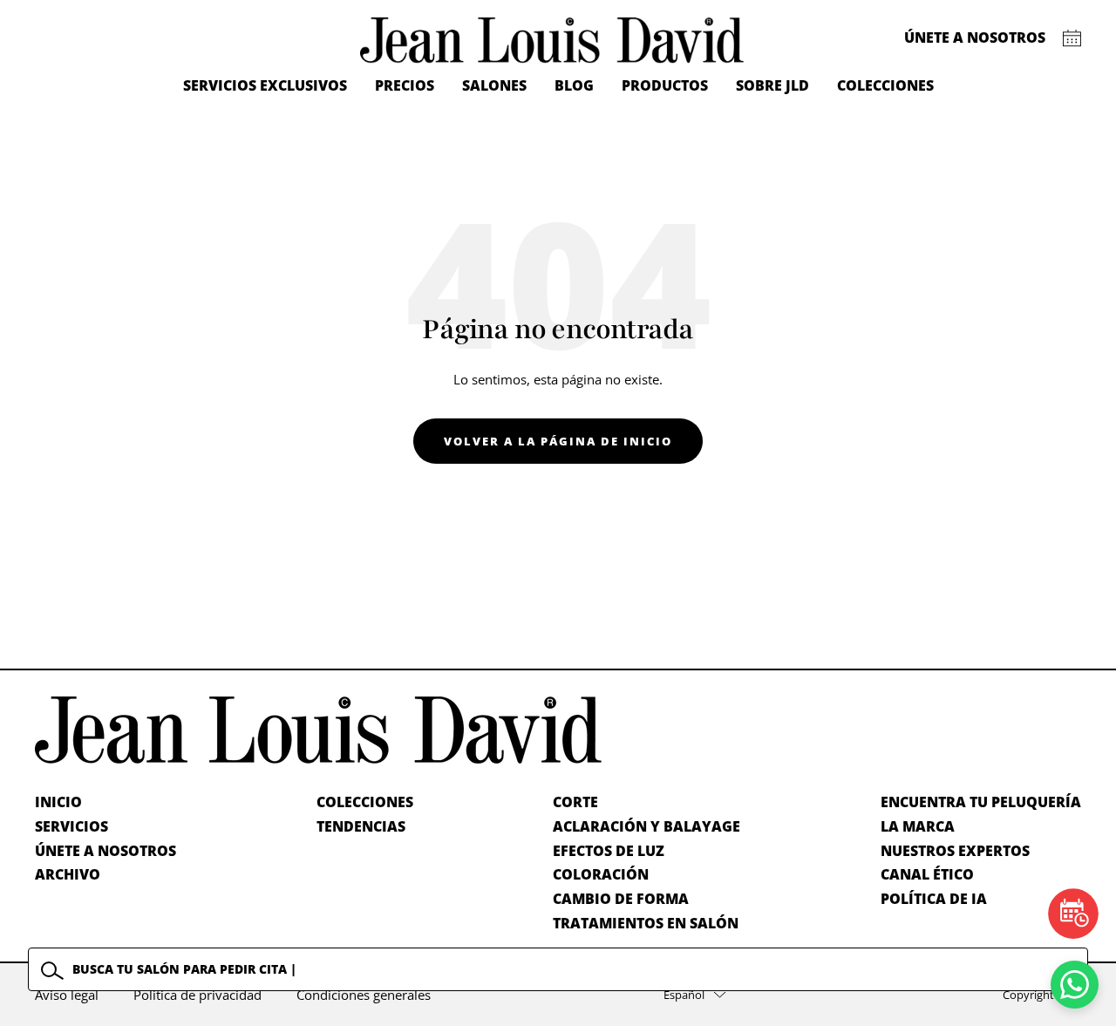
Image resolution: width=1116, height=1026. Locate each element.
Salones (494, 85)
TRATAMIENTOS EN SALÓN (645, 923)
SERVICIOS (71, 826)
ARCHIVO (67, 874)
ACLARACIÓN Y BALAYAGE (646, 826)
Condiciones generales (363, 994)
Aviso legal (67, 994)
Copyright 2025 (1042, 994)
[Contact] (1072, 38)
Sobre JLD (772, 85)
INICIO (58, 802)
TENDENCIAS (360, 826)
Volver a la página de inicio (558, 441)
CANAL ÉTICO (927, 874)
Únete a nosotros (974, 37)
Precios (404, 85)
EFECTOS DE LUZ (608, 850)
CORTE (575, 802)
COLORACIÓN (601, 874)
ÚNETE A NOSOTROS (105, 850)
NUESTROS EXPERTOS (955, 850)
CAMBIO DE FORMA (621, 898)
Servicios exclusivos (265, 85)
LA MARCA (918, 826)
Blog (574, 85)
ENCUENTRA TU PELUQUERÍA (981, 802)
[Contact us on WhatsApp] (1075, 985)
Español (683, 994)
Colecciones (885, 85)
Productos (665, 85)
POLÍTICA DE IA (934, 898)
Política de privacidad (197, 994)
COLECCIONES (364, 802)
